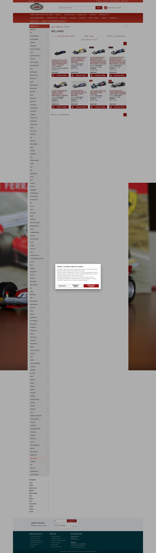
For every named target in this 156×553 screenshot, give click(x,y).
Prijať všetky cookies (91, 285)
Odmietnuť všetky (75, 285)
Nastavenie (62, 286)
